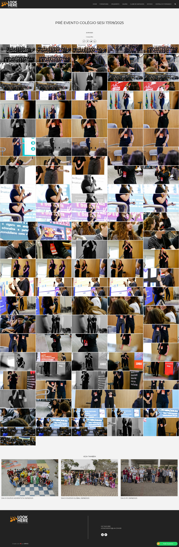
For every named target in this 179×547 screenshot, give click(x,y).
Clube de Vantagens (137, 4)
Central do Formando (163, 4)
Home (95, 4)
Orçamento (115, 4)
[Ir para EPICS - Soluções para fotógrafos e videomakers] (20, 543)
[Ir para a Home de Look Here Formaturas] (9, 4)
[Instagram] (102, 534)
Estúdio (150, 4)
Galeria (124, 4)
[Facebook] (106, 534)
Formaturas (104, 4)
